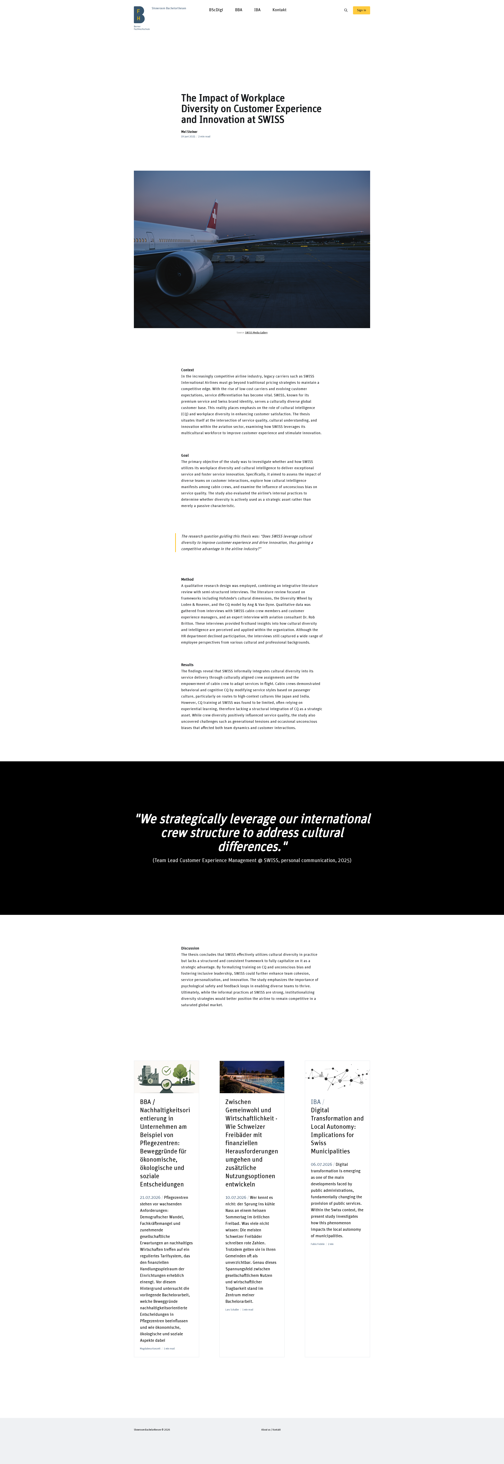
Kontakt (279, 10)
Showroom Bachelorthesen (147, 1430)
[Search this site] (346, 10)
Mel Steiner (189, 132)
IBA (257, 10)
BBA (238, 10)
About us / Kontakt (271, 1430)
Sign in (361, 10)
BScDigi (216, 10)
